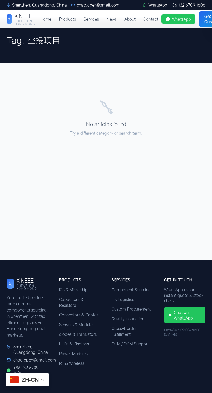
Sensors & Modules (76, 324)
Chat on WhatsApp (183, 315)
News (112, 19)
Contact (150, 19)
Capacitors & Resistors (71, 302)
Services (91, 19)
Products (67, 19)
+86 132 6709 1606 (26, 370)
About (130, 19)
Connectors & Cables (78, 314)
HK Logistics (123, 299)
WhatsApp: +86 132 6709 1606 (176, 4)
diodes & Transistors (78, 334)
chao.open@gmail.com (98, 4)
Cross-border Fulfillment (124, 331)
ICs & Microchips (74, 289)
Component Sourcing (131, 289)
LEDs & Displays (74, 343)
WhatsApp (181, 19)
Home (45, 19)
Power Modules (73, 353)
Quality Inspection (128, 318)
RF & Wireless (71, 363)
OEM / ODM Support (130, 343)
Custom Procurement (131, 309)
